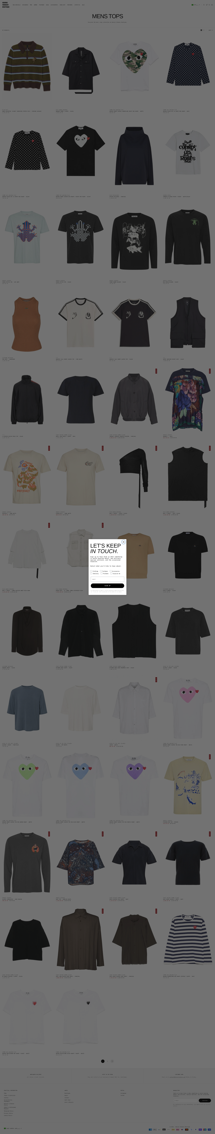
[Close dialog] (124, 542)
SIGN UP (107, 586)
